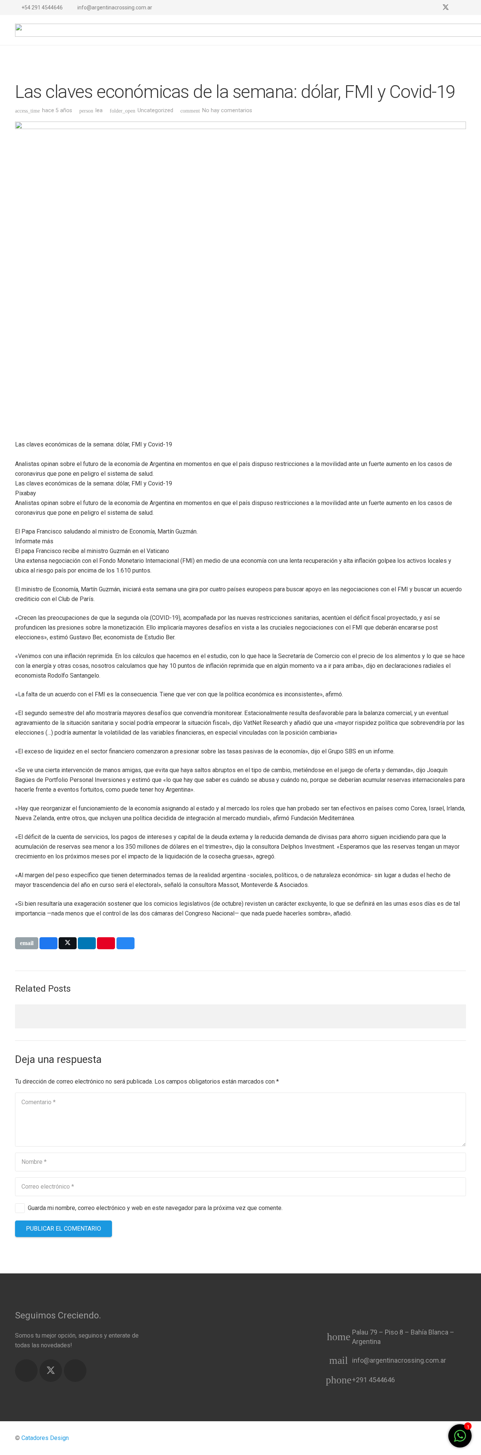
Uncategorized (155, 110)
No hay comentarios (227, 110)
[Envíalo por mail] (26, 943)
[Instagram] (459, 7)
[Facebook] (432, 7)
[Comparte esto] (48, 943)
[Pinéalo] (106, 943)
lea (99, 110)
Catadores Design (45, 1437)
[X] (445, 7)
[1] (460, 1439)
